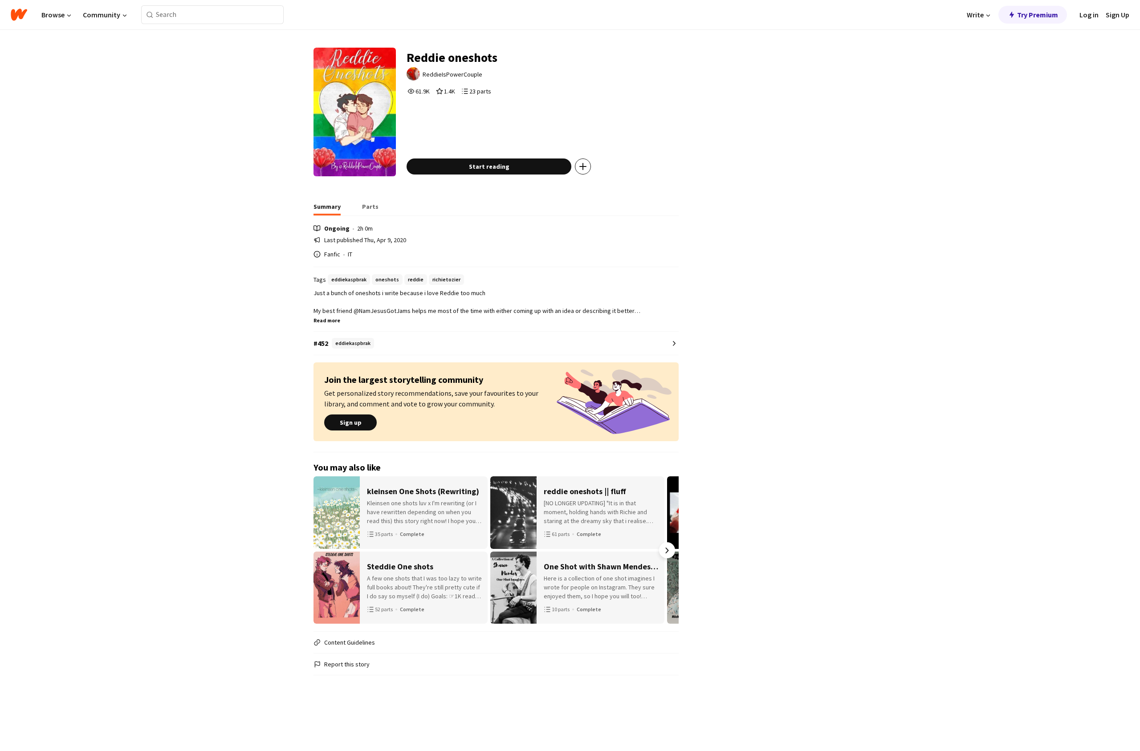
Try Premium (1037, 14)
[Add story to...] (583, 166)
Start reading (489, 166)
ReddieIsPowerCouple (452, 74)
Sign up (351, 422)
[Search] (150, 15)
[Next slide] (667, 550)
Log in (1089, 14)
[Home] (19, 14)
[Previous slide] (325, 550)
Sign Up (1117, 14)
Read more (327, 320)
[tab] (327, 209)
